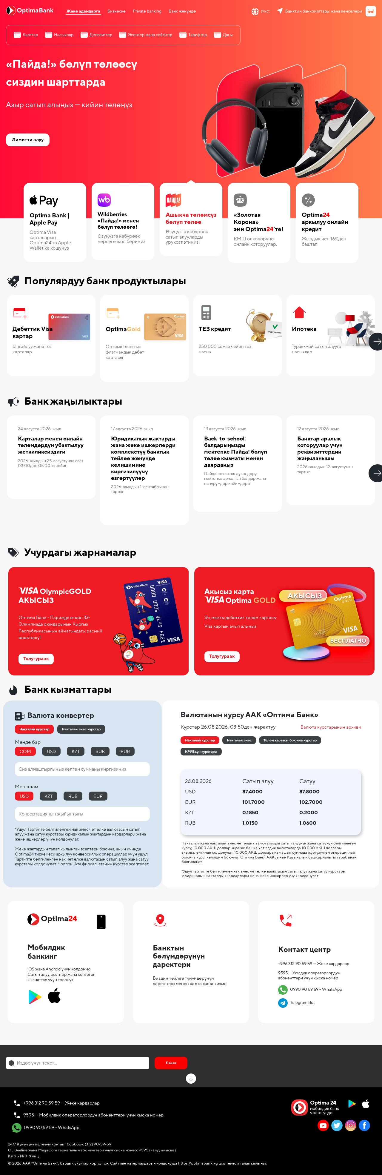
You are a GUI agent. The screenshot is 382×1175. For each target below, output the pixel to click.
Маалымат (33, 487)
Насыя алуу (215, 364)
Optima (123, 329)
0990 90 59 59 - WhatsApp (310, 989)
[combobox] (77, 1063)
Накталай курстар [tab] (200, 740)
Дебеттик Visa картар (33, 332)
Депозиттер (101, 35)
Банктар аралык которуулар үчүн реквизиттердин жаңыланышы (320, 448)
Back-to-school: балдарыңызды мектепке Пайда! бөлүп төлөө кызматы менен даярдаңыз (235, 451)
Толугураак (308, 364)
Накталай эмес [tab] (239, 740)
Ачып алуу (120, 370)
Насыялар (63, 35)
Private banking (147, 11)
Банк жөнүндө (182, 11)
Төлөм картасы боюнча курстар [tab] (290, 740)
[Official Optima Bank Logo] (30, 10)
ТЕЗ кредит (215, 329)
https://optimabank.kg (198, 1163)
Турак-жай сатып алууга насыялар (316, 349)
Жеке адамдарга (83, 11)
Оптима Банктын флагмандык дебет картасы (125, 352)
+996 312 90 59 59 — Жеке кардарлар (313, 963)
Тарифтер (197, 35)
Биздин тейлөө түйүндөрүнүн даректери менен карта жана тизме (190, 981)
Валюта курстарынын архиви (331, 727)
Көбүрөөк (27, 364)
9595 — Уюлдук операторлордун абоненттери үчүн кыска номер (309, 975)
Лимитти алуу (28, 139)
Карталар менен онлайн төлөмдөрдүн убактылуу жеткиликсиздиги (51, 445)
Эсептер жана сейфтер (150, 35)
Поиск (171, 1063)
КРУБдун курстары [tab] (201, 751)
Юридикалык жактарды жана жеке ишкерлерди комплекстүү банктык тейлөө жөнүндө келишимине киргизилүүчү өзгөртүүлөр (143, 458)
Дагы (228, 35)
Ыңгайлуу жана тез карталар (32, 349)
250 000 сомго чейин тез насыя (225, 349)
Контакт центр (304, 950)
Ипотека (304, 329)
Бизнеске (116, 11)
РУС (265, 12)
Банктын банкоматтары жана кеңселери (323, 11)
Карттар (30, 35)
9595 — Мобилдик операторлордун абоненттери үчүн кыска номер (93, 1115)
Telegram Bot (297, 1002)
